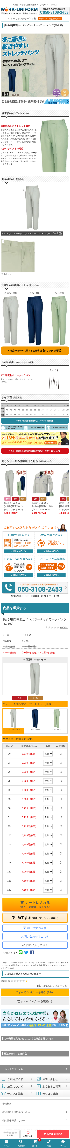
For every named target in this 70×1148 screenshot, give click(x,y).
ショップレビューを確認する (36, 1001)
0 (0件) (64, 627)
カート (36, 1143)
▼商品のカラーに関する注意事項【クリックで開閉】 (35, 350)
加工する (37, 918)
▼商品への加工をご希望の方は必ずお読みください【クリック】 (35, 451)
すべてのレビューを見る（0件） (36, 992)
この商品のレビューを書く (54, 985)
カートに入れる (35, 905)
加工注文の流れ (36, 928)
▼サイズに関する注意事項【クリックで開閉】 (35, 421)
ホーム (63, 1146)
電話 (49, 1146)
